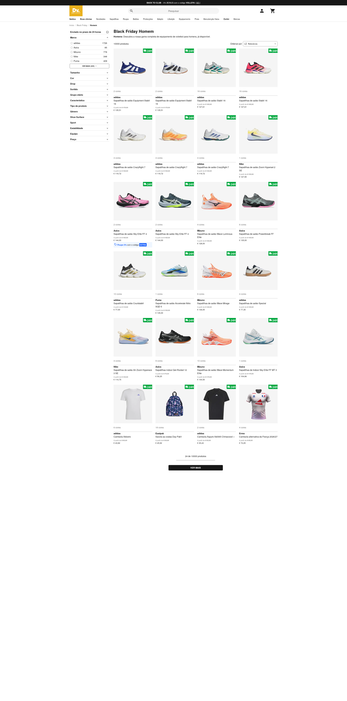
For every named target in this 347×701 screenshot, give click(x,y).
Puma (158, 300)
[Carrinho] (272, 11)
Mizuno (201, 230)
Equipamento (184, 19)
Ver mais (195, 467)
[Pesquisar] (131, 11)
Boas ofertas (86, 19)
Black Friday (82, 25)
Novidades (100, 19)
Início (71, 25)
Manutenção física (211, 19)
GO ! (198, 2)
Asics (116, 230)
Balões (136, 19)
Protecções (148, 19)
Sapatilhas (114, 19)
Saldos (72, 19)
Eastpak (159, 433)
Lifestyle (171, 19)
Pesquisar (173, 11)
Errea (242, 433)
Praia (197, 19)
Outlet (226, 19)
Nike (241, 163)
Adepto (160, 19)
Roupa (126, 19)
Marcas (237, 19)
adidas (117, 97)
